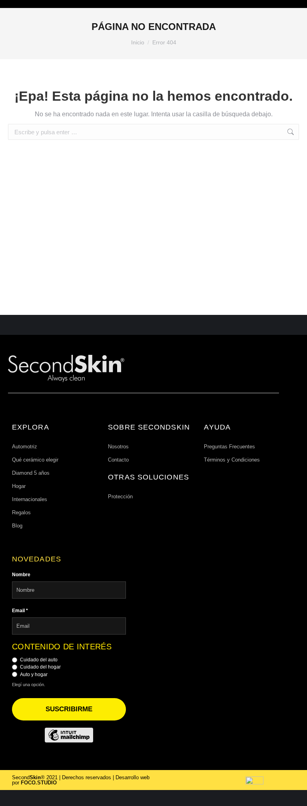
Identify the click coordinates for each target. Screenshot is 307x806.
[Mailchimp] (69, 735)
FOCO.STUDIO (39, 783)
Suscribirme (69, 709)
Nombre (21, 574)
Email (20, 610)
